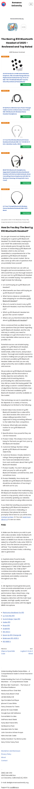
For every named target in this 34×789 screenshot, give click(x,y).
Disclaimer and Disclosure (10, 751)
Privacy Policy (6, 754)
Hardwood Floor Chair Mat (11, 690)
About (3, 757)
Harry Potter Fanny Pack (10, 742)
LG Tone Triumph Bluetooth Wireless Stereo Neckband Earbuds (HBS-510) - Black (15, 208)
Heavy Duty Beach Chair (10, 694)
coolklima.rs (14, 787)
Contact (4, 761)
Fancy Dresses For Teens (10, 707)
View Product (26, 84)
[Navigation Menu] (31, 4)
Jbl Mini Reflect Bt (7, 697)
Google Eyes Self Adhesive (11, 713)
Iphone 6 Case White (9, 703)
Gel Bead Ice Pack (7, 726)
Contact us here (7, 517)
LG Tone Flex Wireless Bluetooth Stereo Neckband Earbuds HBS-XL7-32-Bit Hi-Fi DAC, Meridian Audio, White (16, 142)
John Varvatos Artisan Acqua (12, 732)
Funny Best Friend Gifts (9, 723)
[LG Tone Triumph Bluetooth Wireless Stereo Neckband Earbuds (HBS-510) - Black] (17, 197)
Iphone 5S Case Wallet (9, 710)
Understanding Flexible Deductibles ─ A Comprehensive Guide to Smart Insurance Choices (16, 673)
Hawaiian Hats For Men (9, 729)
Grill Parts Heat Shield (9, 719)
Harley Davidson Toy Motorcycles (13, 739)
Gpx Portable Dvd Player (10, 700)
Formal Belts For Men (8, 716)
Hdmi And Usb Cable (8, 736)
